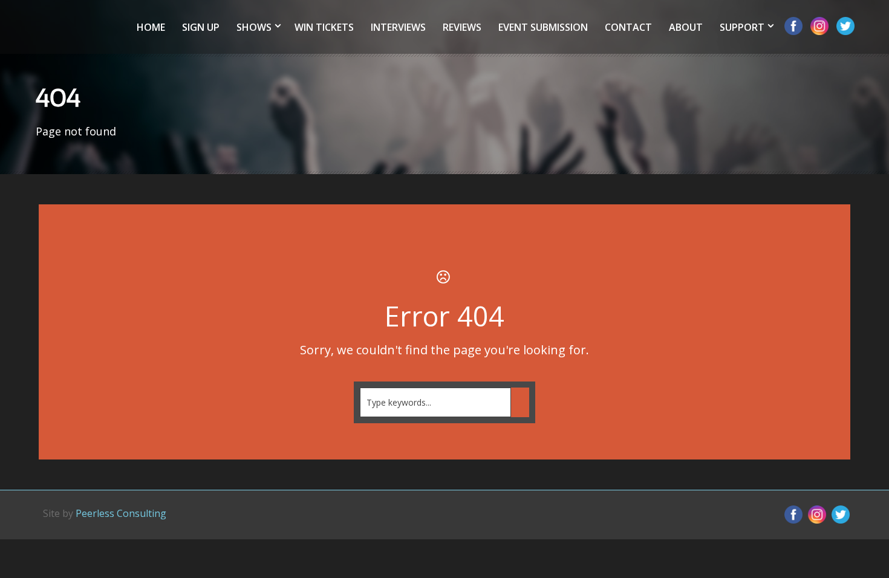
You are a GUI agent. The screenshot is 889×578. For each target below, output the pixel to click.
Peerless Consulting (121, 513)
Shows (254, 27)
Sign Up (201, 27)
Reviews (462, 27)
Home (151, 27)
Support (742, 27)
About (686, 27)
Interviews (398, 27)
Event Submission (543, 27)
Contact (628, 27)
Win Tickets (324, 27)
